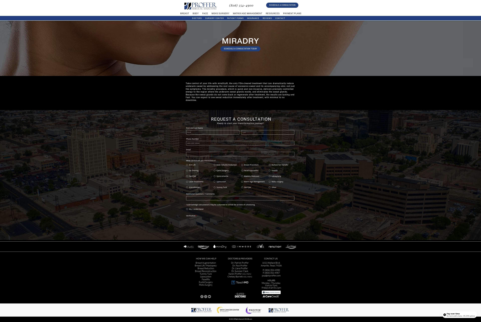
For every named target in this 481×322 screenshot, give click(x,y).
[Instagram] (205, 292)
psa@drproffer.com (271, 271)
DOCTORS (197, 18)
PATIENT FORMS (235, 18)
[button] (184, 13)
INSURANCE (253, 18)
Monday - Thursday (271, 278)
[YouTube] (209, 292)
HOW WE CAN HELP (206, 254)
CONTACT (280, 18)
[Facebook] (201, 292)
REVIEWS (267, 18)
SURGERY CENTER (214, 18)
